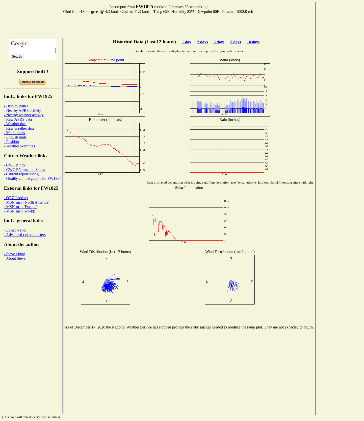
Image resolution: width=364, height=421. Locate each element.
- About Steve (15, 258)
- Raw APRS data (18, 119)
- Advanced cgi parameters (25, 235)
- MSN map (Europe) (20, 207)
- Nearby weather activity (24, 115)
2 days (202, 42)
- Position (11, 142)
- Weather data (15, 124)
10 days (253, 42)
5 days (235, 42)
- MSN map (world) (19, 211)
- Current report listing (21, 174)
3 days (219, 42)
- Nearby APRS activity (22, 110)
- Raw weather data (19, 128)
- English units (15, 137)
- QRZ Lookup (16, 198)
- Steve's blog (14, 254)
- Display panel (16, 106)
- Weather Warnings (19, 146)
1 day (186, 42)
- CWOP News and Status (24, 169)
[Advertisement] (159, 25)
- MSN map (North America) (26, 202)
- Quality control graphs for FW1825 (32, 178)
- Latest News (15, 230)
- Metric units (14, 133)
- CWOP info (14, 165)
